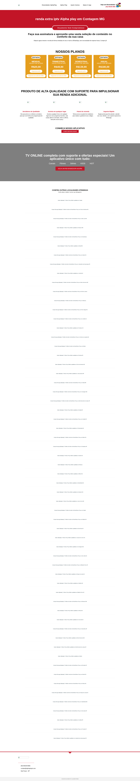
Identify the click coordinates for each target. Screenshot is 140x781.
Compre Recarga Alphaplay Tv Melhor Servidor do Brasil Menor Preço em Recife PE (70, 674)
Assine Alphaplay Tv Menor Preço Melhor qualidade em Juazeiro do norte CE (70, 537)
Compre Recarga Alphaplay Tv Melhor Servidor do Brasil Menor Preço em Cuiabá (70, 510)
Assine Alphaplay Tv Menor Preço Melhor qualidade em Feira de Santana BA (70, 364)
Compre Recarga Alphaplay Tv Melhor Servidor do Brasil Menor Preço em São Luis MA (70, 218)
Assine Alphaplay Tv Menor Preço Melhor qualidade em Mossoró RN (70, 227)
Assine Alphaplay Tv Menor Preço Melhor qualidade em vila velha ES (70, 619)
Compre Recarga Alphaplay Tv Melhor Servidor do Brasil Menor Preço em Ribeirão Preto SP (70, 564)
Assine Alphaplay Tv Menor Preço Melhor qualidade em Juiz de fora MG (70, 501)
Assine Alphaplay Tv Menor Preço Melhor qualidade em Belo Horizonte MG (70, 637)
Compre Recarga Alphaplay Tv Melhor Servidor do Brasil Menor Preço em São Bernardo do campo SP (70, 400)
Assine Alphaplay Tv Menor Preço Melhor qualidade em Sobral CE (70, 455)
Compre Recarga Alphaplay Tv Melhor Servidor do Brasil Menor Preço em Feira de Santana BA (70, 209)
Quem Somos (75, 5)
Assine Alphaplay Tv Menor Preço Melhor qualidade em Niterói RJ (70, 473)
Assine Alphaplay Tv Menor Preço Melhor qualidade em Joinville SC (70, 273)
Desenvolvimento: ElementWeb (70, 779)
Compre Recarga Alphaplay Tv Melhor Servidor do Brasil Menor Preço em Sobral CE (70, 255)
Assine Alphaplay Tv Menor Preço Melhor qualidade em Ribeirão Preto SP (70, 592)
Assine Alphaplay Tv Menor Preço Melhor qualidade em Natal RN (70, 245)
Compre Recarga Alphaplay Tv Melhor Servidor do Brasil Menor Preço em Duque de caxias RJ (70, 692)
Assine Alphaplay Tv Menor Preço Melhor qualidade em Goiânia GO (70, 583)
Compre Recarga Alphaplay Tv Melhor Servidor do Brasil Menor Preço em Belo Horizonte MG (70, 282)
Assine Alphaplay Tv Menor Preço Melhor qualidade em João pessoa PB (70, 373)
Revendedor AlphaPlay (49, 5)
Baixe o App (87, 5)
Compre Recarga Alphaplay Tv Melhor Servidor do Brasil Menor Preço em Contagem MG (70, 391)
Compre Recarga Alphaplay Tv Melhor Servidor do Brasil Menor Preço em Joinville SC (70, 318)
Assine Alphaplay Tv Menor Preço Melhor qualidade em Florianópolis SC (70, 428)
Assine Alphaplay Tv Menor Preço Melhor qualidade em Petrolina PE (70, 355)
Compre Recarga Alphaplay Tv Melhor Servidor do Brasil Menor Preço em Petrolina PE (70, 665)
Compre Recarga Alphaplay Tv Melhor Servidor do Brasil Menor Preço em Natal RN (70, 382)
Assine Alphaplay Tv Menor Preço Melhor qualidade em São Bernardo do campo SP (70, 647)
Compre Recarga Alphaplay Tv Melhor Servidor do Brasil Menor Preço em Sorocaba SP (70, 710)
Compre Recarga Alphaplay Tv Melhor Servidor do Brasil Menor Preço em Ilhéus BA (70, 683)
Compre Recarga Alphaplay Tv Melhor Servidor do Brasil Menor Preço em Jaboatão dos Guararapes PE (70, 264)
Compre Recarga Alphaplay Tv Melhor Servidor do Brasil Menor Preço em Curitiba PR (70, 419)
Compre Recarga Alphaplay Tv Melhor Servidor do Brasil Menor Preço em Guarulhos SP (70, 628)
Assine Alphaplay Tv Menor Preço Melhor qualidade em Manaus (70, 464)
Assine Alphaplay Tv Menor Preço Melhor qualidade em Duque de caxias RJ (70, 574)
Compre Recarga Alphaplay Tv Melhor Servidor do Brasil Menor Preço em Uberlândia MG (70, 701)
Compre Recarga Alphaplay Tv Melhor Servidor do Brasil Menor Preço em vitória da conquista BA (70, 337)
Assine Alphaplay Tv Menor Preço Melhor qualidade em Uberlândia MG (70, 482)
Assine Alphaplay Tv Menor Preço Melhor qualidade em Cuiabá (70, 200)
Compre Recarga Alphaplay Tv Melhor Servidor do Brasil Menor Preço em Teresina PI (70, 729)
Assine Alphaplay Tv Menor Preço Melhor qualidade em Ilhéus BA (70, 610)
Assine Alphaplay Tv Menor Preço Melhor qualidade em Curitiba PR (70, 719)
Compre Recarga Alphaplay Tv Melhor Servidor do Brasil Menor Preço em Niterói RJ (70, 437)
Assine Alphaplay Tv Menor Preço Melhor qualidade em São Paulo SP (70, 528)
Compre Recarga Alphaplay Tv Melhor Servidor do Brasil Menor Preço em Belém (70, 346)
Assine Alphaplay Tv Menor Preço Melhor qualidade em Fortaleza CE (70, 327)
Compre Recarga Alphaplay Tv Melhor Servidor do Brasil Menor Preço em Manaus (70, 300)
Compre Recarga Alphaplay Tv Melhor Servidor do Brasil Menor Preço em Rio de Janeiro (70, 291)
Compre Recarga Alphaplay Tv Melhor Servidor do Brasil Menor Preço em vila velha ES (70, 555)
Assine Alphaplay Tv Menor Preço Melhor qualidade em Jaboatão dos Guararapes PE (70, 738)
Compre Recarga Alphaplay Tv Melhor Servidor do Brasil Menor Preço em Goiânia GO (70, 519)
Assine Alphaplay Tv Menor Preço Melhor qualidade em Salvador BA (70, 492)
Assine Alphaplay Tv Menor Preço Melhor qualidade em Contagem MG (70, 546)
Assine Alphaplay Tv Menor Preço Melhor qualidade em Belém (70, 656)
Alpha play (63, 5)
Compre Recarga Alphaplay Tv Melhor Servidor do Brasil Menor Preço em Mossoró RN (70, 601)
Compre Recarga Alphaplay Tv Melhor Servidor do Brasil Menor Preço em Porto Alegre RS (70, 309)
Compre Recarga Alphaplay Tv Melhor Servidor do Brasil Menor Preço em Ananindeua (70, 236)
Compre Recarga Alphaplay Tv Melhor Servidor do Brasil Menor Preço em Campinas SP (70, 446)
